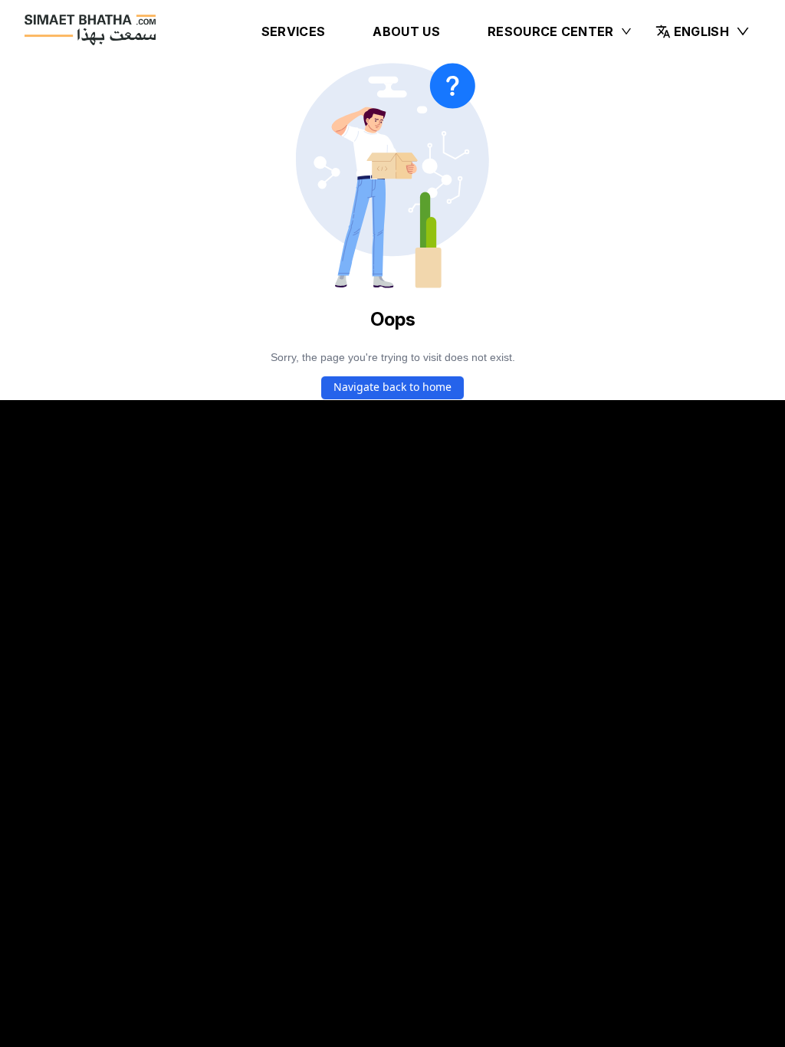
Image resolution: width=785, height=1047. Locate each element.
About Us (406, 31)
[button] (702, 31)
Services (293, 31)
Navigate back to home (392, 386)
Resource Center (551, 31)
